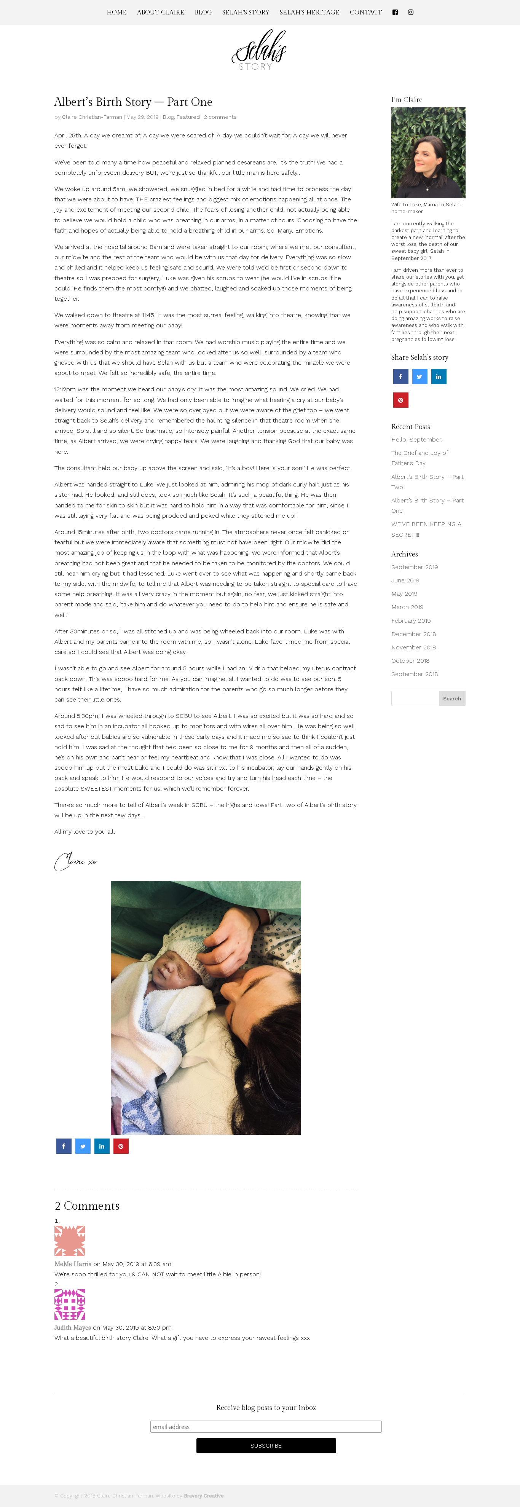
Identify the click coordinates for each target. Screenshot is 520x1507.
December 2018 (413, 634)
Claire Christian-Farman (92, 117)
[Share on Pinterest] (121, 1151)
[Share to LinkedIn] (102, 1151)
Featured (188, 117)
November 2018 (413, 647)
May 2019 (404, 593)
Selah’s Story (246, 13)
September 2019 (414, 567)
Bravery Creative (204, 1496)
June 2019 (405, 580)
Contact (366, 13)
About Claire (160, 13)
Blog (203, 13)
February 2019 (411, 620)
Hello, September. (416, 439)
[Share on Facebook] (64, 1151)
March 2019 (407, 607)
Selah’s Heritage (310, 13)
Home (117, 13)
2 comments (220, 117)
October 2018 (410, 660)
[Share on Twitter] (83, 1151)
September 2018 (414, 674)
